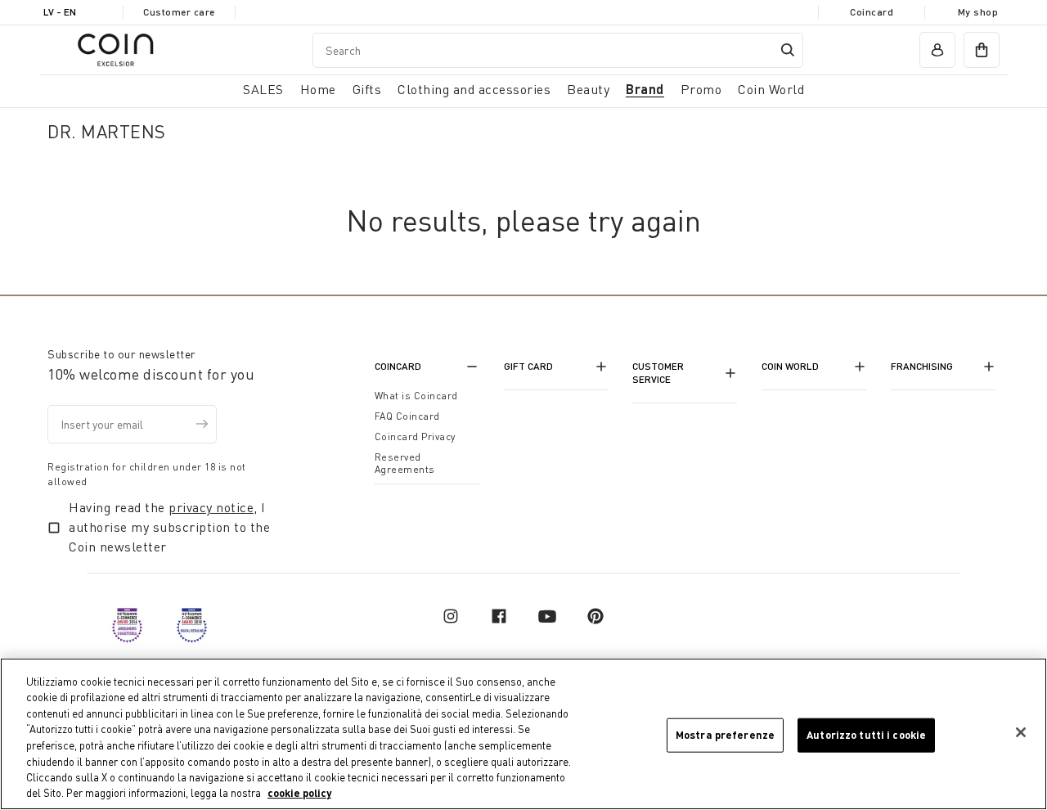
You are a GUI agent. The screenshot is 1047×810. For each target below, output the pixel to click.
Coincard (871, 12)
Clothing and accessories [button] (474, 89)
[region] (523, 734)
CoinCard (398, 366)
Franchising (922, 366)
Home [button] (318, 89)
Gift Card (528, 366)
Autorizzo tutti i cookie (866, 734)
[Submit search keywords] (787, 50)
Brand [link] (645, 89)
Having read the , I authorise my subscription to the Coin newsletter (169, 527)
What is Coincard (416, 395)
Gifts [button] (367, 89)
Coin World (790, 366)
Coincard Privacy (415, 436)
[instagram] (451, 616)
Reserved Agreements (405, 463)
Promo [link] (701, 89)
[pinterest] (595, 616)
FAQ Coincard (407, 416)
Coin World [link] (771, 89)
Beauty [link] (588, 89)
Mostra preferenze (725, 734)
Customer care (179, 12)
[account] (937, 50)
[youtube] (547, 616)
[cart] (982, 50)
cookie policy (299, 792)
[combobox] (557, 50)
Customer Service (658, 372)
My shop (978, 12)
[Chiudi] (1021, 732)
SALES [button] (263, 89)
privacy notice (211, 507)
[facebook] (499, 616)
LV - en (59, 12)
